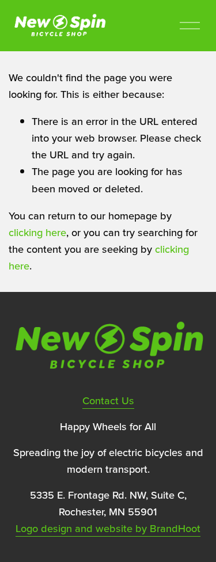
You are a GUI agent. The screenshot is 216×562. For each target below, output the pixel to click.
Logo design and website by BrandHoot (108, 528)
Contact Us (108, 400)
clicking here (37, 232)
